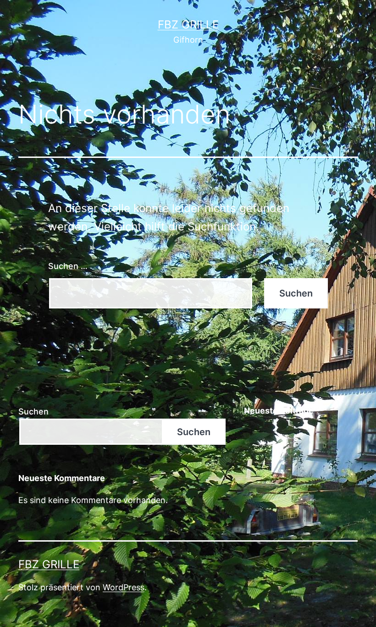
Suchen (33, 411)
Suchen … (68, 266)
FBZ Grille (188, 24)
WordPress (123, 587)
